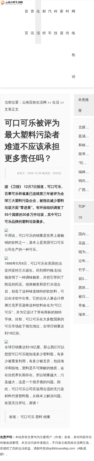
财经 (44, 22)
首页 (26, 22)
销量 (46, 416)
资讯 (32, 22)
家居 (61, 22)
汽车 (50, 22)
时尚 (67, 22)
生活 (38, 22)
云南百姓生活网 (34, 102)
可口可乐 (28, 416)
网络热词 (73, 44)
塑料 (38, 416)
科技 (55, 22)
